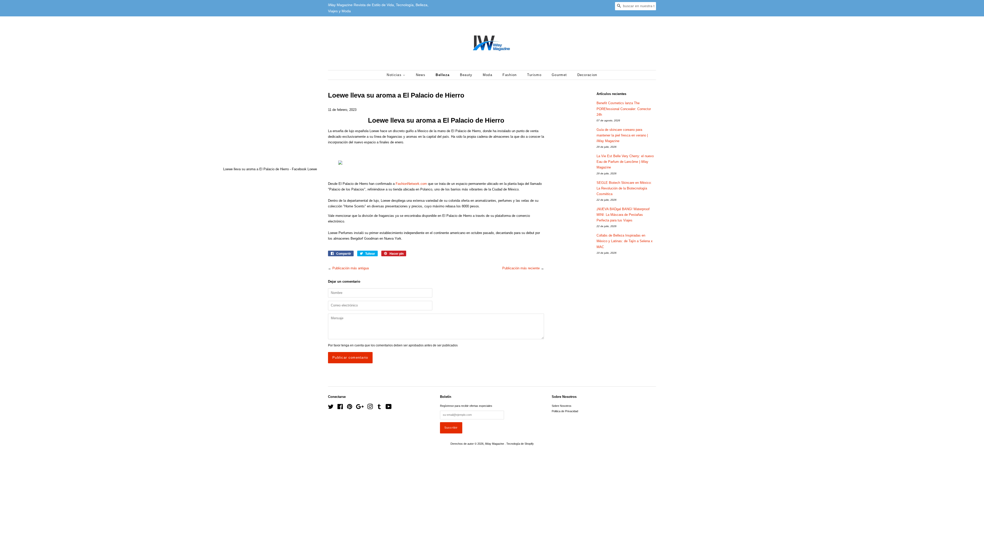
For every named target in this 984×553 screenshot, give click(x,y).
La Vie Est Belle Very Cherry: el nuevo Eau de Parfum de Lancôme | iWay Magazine (625, 161)
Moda (487, 75)
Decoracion (587, 75)
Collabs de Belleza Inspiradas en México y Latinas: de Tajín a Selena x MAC (625, 241)
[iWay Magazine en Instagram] (370, 407)
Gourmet (559, 75)
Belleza (442, 75)
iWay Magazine (495, 443)
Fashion (510, 75)
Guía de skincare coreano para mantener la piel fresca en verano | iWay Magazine (622, 135)
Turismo (534, 75)
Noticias (395, 75)
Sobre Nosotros (561, 405)
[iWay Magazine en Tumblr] (379, 407)
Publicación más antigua (350, 268)
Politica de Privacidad (565, 411)
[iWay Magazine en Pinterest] (349, 407)
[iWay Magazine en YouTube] (389, 407)
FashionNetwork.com (411, 184)
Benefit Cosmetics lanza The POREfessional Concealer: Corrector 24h (624, 108)
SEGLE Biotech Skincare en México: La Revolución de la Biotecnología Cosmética (624, 188)
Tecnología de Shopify (520, 443)
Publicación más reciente (521, 268)
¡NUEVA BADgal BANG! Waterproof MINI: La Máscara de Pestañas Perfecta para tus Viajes (623, 214)
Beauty (466, 75)
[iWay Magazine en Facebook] (340, 407)
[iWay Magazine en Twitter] (331, 407)
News (420, 75)
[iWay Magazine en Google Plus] (360, 407)
